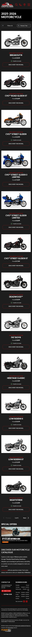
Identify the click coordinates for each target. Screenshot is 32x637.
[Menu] (29, 4)
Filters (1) (10, 25)
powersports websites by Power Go (22, 625)
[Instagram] (27, 601)
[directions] (24, 4)
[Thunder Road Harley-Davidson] (7, 4)
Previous (8, 518)
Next (24, 518)
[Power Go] (16, 630)
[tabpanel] (22, 592)
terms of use (12, 621)
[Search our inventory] (16, 4)
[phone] (20, 4)
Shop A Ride (10, 627)
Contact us (4, 570)
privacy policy (4, 621)
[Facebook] (24, 601)
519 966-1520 (8, 594)
